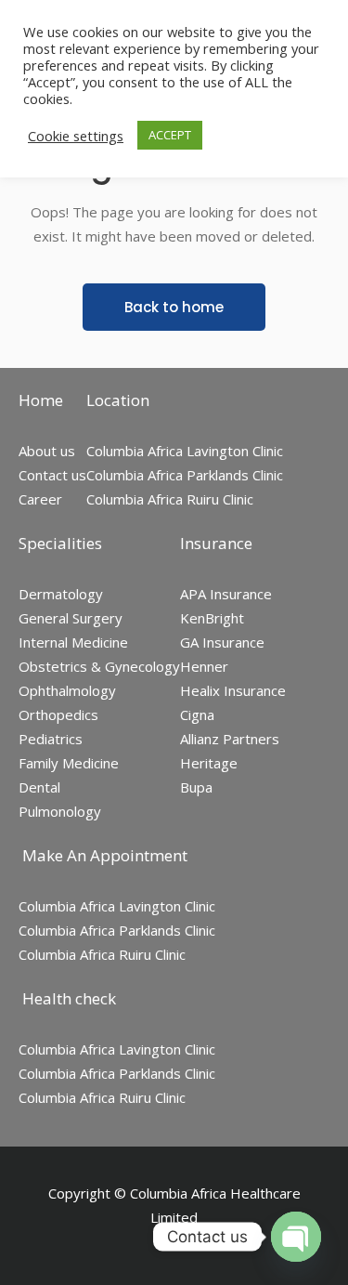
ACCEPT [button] (169, 134)
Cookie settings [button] (75, 135)
